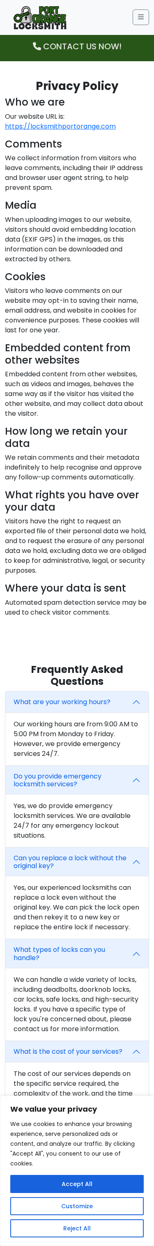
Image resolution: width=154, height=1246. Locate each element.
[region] (77, 1171)
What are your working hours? (62, 702)
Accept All (77, 1184)
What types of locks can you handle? (59, 953)
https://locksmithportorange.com (60, 126)
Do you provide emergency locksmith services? (57, 780)
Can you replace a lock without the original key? (70, 862)
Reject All (77, 1228)
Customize (77, 1206)
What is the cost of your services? (68, 1051)
